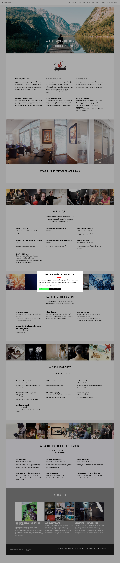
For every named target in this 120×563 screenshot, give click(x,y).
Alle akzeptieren (44, 288)
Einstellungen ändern (55, 288)
